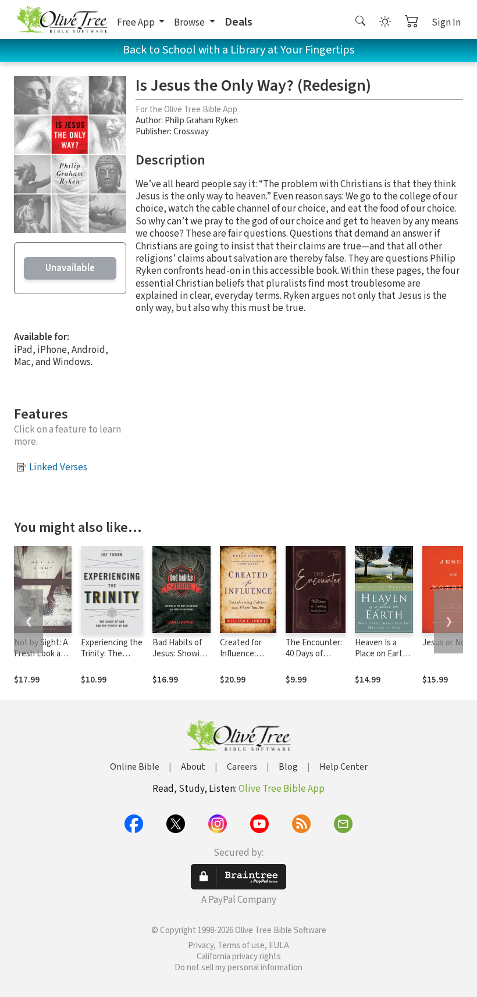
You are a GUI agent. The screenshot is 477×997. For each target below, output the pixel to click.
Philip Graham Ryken (201, 121)
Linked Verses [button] (58, 467)
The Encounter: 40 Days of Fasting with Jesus (314, 659)
